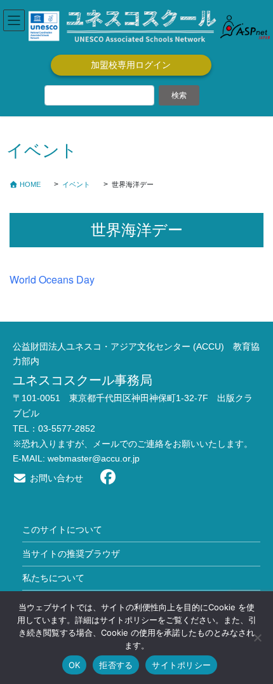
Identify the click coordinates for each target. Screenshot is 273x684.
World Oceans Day (52, 279)
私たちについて (53, 578)
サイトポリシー (181, 665)
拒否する (116, 665)
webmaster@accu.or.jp (94, 458)
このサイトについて (62, 529)
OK (75, 665)
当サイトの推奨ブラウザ (71, 554)
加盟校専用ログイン (131, 65)
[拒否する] (257, 637)
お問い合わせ (55, 478)
